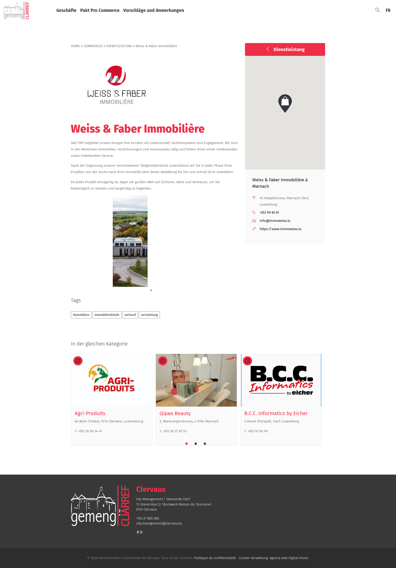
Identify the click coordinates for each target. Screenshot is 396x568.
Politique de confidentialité (215, 558)
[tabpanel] (130, 243)
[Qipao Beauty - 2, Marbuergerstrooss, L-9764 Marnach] (196, 380)
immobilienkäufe (106, 315)
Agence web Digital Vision (289, 558)
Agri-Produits (90, 413)
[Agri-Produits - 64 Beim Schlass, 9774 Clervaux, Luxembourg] (111, 380)
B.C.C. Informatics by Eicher (276, 413)
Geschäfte (66, 10)
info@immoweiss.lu (275, 221)
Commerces (93, 46)
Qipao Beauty (175, 413)
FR (388, 10)
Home (75, 46)
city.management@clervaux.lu (159, 523)
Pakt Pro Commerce (100, 10)
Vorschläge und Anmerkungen (153, 10)
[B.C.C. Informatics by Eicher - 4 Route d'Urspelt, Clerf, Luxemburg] (281, 380)
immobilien (81, 315)
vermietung (149, 315)
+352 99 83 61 (269, 212)
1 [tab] (151, 290)
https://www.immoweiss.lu (281, 229)
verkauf (130, 315)
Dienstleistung (119, 46)
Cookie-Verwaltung (253, 558)
